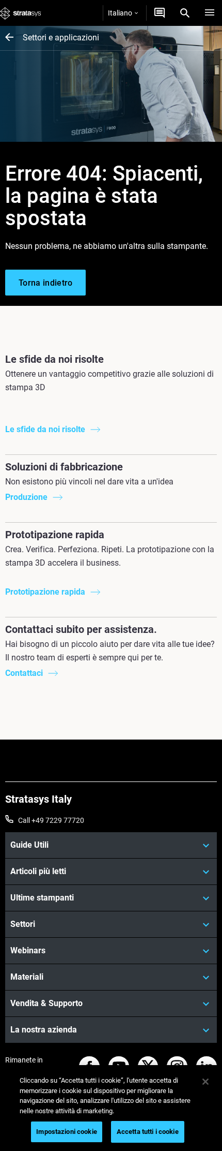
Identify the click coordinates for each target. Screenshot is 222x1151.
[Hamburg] (209, 13)
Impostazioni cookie (66, 1131)
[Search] (184, 13)
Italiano (120, 13)
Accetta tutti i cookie (148, 1131)
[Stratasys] (20, 13)
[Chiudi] (205, 1081)
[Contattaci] (159, 13)
